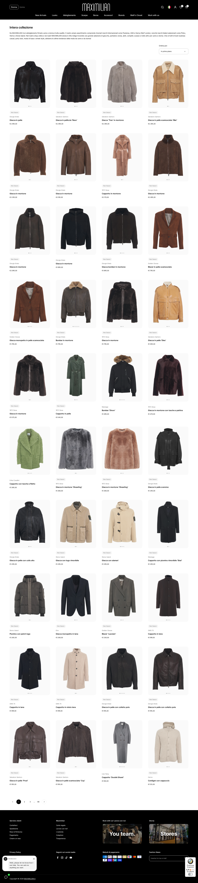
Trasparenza (61, 838)
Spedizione (14, 829)
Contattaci (13, 825)
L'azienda (59, 832)
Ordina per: (163, 46)
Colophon (59, 835)
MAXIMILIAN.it (29, 879)
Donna (14, 7)
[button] (162, 7)
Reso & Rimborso (16, 832)
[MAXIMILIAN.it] (96, 7)
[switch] (190, 874)
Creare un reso (15, 838)
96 (39, 802)
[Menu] (194, 858)
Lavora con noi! (62, 829)
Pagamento (14, 835)
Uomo (22, 7)
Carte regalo (60, 825)
